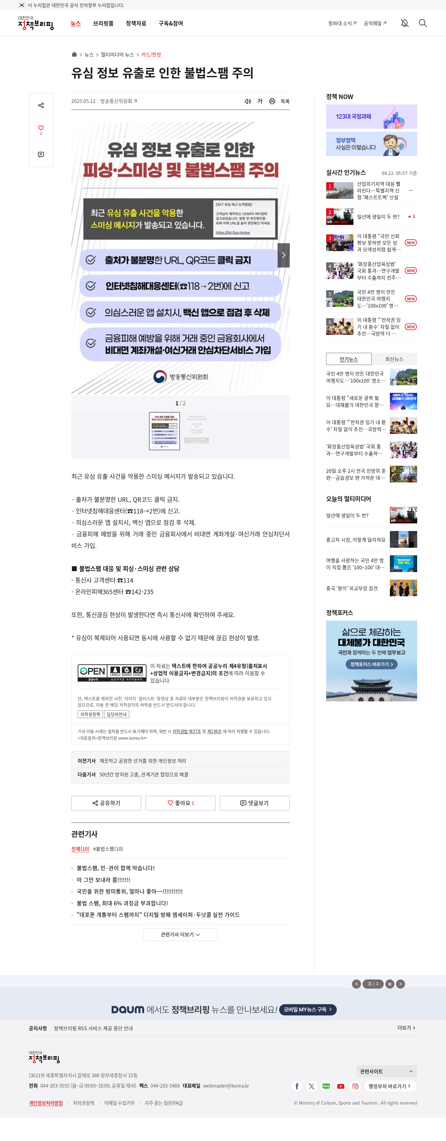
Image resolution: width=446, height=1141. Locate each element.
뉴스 (76, 23)
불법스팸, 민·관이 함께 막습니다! (116, 868)
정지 (389, 984)
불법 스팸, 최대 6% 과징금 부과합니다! (122, 903)
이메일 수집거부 (119, 1103)
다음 (284, 255)
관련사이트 (371, 1071)
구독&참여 (171, 23)
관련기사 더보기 (177, 934)
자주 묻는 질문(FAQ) (164, 1103)
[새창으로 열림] (272, 101)
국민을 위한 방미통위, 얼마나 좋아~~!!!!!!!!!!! (130, 891)
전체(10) (80, 848)
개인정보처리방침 (46, 1103)
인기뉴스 (349, 359)
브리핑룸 (103, 23)
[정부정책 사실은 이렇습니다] (371, 144)
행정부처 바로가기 (387, 1086)
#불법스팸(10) (108, 848)
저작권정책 (90, 714)
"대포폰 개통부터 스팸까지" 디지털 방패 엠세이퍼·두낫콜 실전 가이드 (158, 914)
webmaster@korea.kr (226, 1085)
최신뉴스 (394, 359)
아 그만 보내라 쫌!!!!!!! (103, 880)
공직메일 (373, 23)
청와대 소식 (340, 23)
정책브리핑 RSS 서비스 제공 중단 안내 (93, 1028)
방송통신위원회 (116, 100)
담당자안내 (117, 714)
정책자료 (136, 23)
